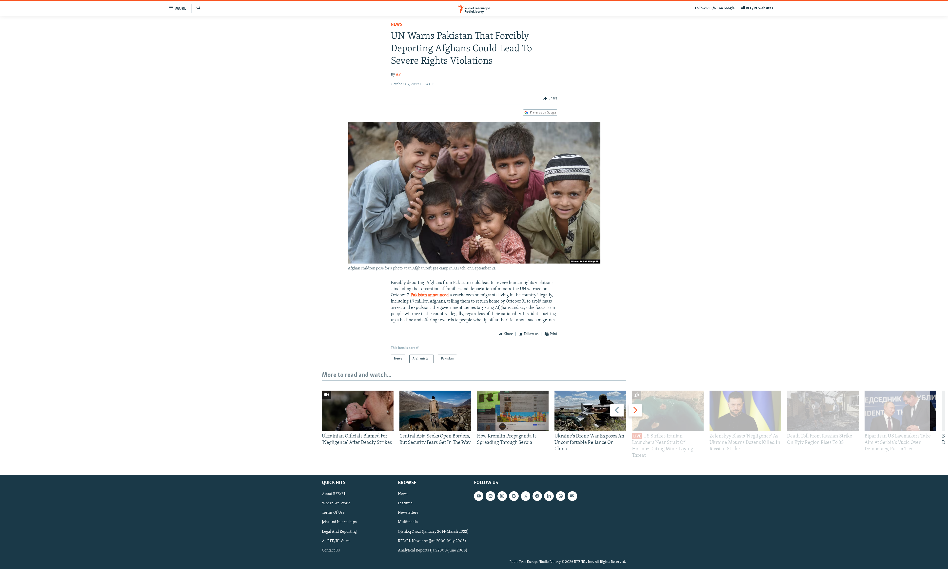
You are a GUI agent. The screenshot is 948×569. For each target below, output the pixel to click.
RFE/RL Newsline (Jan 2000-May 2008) (432, 541)
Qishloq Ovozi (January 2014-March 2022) (433, 531)
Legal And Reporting (339, 531)
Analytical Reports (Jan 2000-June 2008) (432, 550)
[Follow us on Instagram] (502, 496)
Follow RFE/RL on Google (715, 8)
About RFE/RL (334, 494)
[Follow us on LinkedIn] (548, 496)
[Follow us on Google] (513, 496)
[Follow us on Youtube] (478, 496)
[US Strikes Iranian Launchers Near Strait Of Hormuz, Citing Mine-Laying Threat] (668, 411)
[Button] (550, 98)
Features (405, 503)
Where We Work (336, 503)
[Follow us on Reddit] (490, 496)
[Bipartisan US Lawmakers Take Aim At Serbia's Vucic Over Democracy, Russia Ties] (900, 411)
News (396, 24)
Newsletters (408, 513)
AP (398, 74)
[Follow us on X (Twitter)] (525, 496)
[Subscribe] (572, 496)
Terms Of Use (333, 513)
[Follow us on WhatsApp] (560, 496)
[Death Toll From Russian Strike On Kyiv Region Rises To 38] (823, 411)
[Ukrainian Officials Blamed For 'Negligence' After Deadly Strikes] (358, 411)
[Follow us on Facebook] (537, 496)
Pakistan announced (430, 295)
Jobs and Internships (339, 522)
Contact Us (331, 550)
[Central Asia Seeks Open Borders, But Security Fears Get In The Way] (435, 411)
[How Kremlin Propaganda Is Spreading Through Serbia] (513, 411)
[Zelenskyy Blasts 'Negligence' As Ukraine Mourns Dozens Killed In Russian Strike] (745, 411)
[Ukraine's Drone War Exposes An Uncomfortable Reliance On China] (590, 411)
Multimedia (408, 522)
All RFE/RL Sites (336, 541)
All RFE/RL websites (757, 8)
